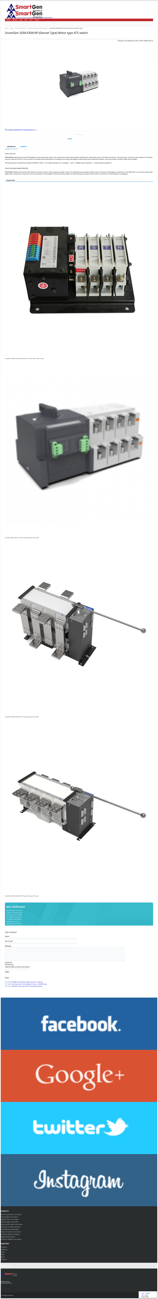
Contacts (37, 20)
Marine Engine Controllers (10, 1222)
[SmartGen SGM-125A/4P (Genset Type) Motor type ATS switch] (79, 449)
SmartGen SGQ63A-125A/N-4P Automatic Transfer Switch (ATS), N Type (24, 358)
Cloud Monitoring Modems (10, 1229)
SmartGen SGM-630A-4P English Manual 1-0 (22, 130)
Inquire (70, 139)
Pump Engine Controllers (9, 1217)
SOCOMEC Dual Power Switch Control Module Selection (27, 986)
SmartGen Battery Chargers (10, 1234)
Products (8, 20)
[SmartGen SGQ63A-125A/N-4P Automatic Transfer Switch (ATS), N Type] (79, 270)
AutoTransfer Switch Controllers (12, 1224)
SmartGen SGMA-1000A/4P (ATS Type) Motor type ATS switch (22, 896)
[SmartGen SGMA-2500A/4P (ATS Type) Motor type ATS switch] (79, 628)
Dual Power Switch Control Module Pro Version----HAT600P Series (29, 984)
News (26, 20)
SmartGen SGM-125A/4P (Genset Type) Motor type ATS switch (22, 537)
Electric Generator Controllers (11, 1214)
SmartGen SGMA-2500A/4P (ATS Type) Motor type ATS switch (22, 717)
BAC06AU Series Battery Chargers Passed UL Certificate (27, 982)
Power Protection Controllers (11, 1232)
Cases (20, 20)
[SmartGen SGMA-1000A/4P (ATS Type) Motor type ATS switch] (79, 807)
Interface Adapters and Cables (11, 1239)
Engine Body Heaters (8, 1237)
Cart (142, 1295)
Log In (143, 1293)
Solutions (15, 20)
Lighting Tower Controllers (10, 1219)
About (30, 20)
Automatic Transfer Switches (10, 1227)
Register (148, 1293)
